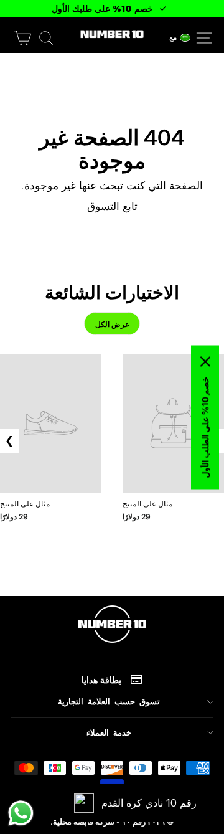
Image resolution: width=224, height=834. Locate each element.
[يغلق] (205, 361)
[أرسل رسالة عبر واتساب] (20, 813)
